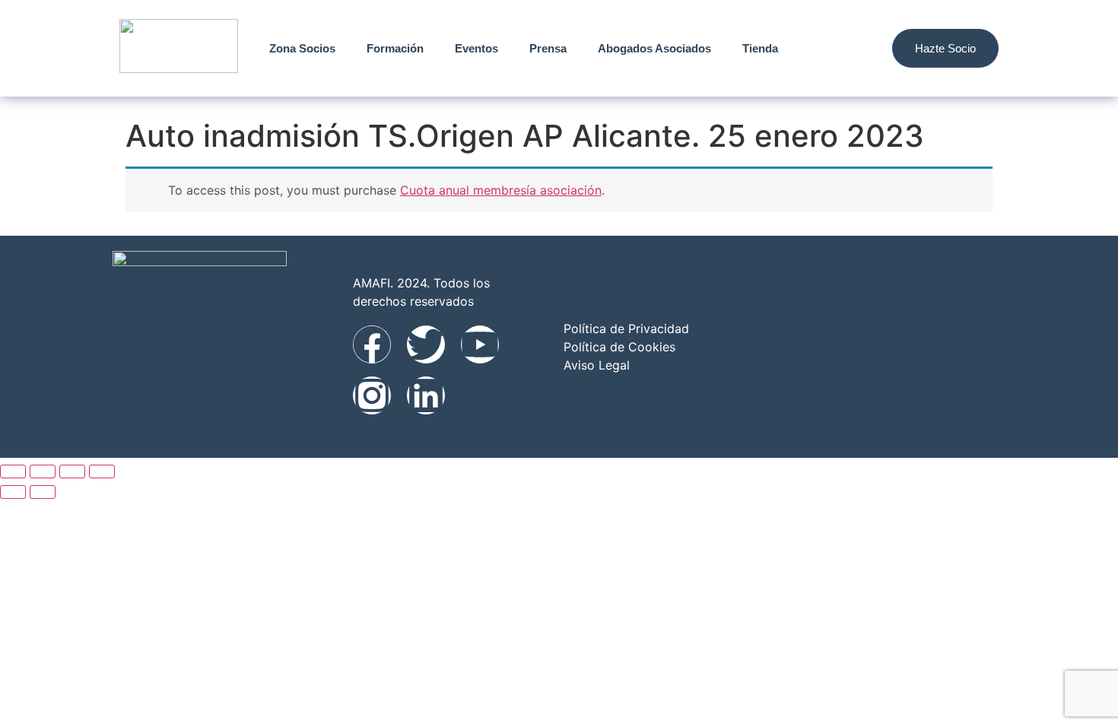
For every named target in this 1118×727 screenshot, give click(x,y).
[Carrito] (859, 48)
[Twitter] (426, 344)
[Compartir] (72, 471)
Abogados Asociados (654, 48)
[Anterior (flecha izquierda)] (13, 492)
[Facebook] (372, 344)
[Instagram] (372, 395)
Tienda (760, 48)
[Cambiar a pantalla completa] (43, 471)
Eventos (476, 48)
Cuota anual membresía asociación (501, 190)
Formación (395, 48)
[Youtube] (480, 344)
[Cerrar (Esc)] (102, 471)
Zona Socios (302, 48)
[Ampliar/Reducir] (13, 471)
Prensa (548, 48)
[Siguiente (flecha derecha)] (43, 492)
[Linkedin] (426, 395)
